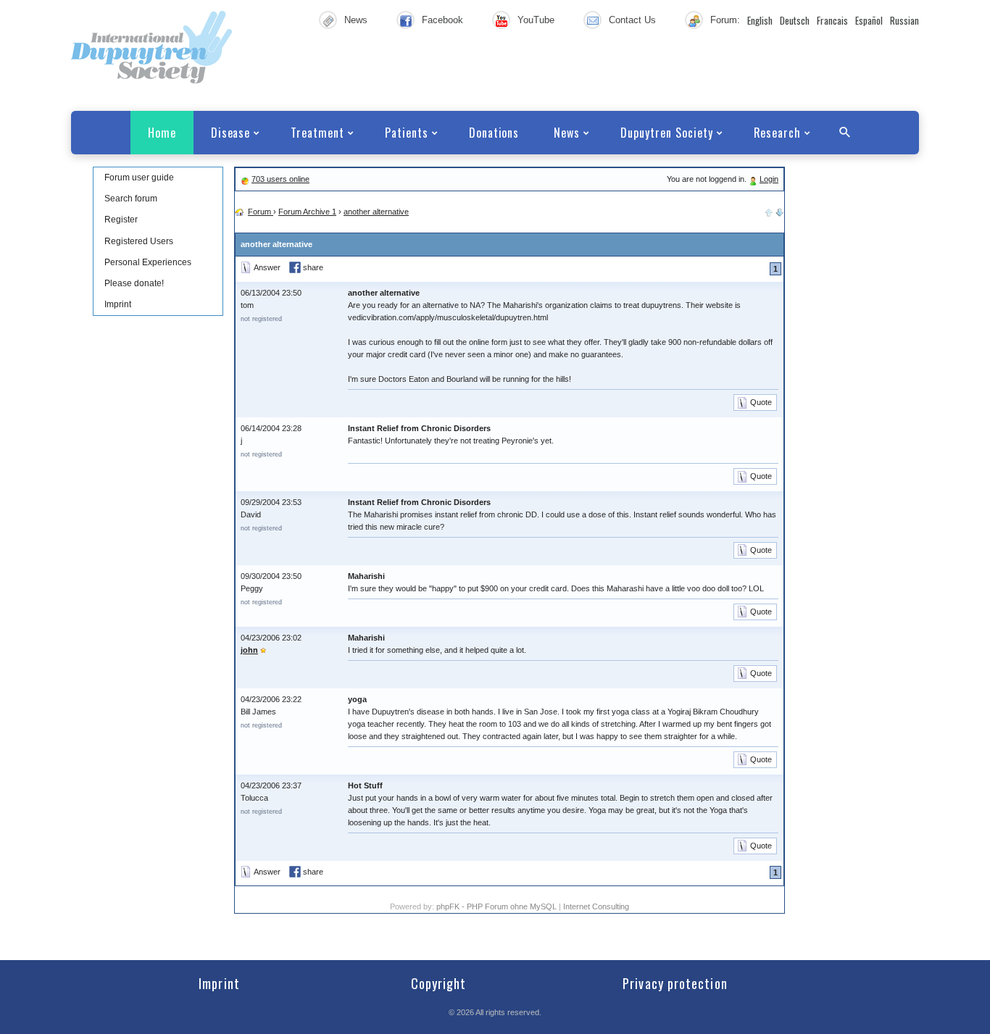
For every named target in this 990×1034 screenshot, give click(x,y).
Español (869, 20)
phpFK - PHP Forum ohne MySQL (497, 906)
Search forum (130, 198)
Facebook (442, 19)
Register (121, 219)
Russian (904, 20)
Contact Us (632, 19)
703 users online (280, 179)
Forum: (725, 19)
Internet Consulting (596, 906)
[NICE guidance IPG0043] (779, 211)
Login (769, 179)
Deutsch (795, 20)
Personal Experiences (147, 262)
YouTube (535, 19)
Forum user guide (139, 177)
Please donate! (134, 283)
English (760, 20)
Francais (832, 20)
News (355, 19)
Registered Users (138, 241)
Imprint (117, 304)
